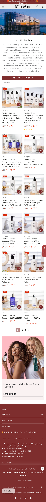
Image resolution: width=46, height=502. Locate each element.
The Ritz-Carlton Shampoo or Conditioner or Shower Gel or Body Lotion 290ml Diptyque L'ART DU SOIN (12, 118)
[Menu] (3, 7)
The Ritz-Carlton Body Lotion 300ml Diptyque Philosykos (33, 279)
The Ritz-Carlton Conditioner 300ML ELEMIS (32, 318)
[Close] (42, 468)
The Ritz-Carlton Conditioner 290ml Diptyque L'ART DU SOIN (12, 202)
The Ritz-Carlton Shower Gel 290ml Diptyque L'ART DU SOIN (34, 202)
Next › (27, 330)
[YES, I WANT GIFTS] (43, 438)
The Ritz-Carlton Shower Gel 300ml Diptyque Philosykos (12, 279)
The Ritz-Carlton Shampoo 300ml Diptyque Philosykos (10, 241)
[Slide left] (4, 2)
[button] (37, 7)
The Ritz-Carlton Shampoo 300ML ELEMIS (12, 317)
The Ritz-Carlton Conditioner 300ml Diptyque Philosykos (32, 241)
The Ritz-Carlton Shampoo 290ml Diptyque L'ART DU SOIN (33, 162)
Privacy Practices (36, 493)
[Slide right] (42, 2)
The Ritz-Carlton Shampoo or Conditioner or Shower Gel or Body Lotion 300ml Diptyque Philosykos (34, 118)
